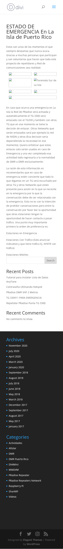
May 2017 (14, 421)
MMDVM (14, 469)
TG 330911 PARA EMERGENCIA (24, 297)
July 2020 (14, 351)
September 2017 (18, 410)
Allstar (12, 448)
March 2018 (16, 399)
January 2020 (16, 367)
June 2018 (14, 388)
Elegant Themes (32, 539)
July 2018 (14, 383)
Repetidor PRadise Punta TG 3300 (26, 303)
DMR (11, 453)
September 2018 (18, 372)
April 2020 (15, 356)
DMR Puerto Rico (18, 459)
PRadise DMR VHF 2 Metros (22, 292)
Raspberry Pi (16, 486)
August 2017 (16, 415)
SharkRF (13, 491)
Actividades (15, 443)
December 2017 (18, 405)
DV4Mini (14, 464)
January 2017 (16, 426)
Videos (12, 496)
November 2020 (18, 345)
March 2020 (16, 361)
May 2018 (14, 394)
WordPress (33, 544)
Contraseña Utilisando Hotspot (24, 286)
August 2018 (16, 378)
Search (51, 260)
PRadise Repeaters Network (25, 480)
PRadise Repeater (19, 475)
